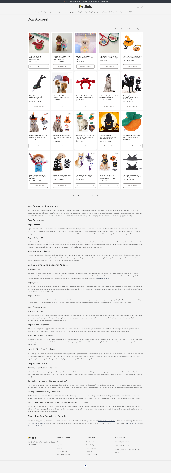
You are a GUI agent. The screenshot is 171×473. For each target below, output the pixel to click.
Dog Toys (59, 442)
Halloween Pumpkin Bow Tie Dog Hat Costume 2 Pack (38, 136)
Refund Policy (90, 445)
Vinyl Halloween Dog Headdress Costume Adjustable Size (35, 97)
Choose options (62, 66)
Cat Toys (59, 448)
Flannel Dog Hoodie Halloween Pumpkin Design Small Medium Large (107, 137)
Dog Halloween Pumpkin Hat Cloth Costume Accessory (131, 136)
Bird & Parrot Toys (62, 451)
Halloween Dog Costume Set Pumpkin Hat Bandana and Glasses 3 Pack (85, 137)
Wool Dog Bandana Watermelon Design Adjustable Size (35, 57)
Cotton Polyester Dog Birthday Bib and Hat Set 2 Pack (84, 57)
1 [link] (73, 196)
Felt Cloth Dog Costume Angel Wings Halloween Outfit (132, 176)
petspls (87, 469)
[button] (30, 7)
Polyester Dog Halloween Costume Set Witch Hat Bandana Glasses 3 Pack (107, 176)
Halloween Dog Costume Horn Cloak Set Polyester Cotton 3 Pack (62, 137)
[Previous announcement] (28, 1)
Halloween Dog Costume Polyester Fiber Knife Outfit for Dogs (38, 176)
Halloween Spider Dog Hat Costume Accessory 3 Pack (84, 176)
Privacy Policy (90, 451)
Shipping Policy (90, 442)
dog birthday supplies (133, 423)
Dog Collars (60, 445)
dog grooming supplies (37, 423)
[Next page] (97, 196)
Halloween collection (103, 278)
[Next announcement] (143, 1)
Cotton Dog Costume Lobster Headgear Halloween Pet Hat (85, 96)
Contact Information (91, 454)
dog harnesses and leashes (106, 421)
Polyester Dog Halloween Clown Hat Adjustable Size (61, 96)
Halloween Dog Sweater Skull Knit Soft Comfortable (62, 176)
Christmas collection (34, 426)
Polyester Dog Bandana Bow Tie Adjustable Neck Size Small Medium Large (61, 57)
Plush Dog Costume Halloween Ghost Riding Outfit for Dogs (130, 97)
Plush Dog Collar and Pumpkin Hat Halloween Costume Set (132, 57)
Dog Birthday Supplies (63, 454)
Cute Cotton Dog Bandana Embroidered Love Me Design (108, 57)
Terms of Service (91, 448)
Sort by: (117, 29)
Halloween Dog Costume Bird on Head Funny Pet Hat (108, 96)
